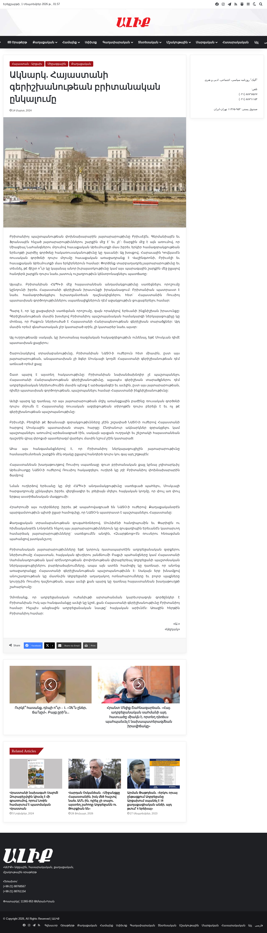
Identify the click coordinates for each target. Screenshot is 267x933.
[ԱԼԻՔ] (133, 22)
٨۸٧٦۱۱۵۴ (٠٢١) (248, 99)
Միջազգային (57, 63)
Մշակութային (177, 42)
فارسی (259, 925)
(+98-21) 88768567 (14, 886)
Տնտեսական (148, 42)
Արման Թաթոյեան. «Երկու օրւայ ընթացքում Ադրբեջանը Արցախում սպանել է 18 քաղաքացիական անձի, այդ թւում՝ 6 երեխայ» (152, 800)
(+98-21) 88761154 (14, 891)
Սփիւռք (91, 42)
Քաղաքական (43, 42)
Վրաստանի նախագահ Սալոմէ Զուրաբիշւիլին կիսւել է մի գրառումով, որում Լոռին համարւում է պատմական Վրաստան (34, 800)
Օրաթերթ (19, 42)
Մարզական (205, 42)
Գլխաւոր (51, 925)
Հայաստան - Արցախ (27, 63)
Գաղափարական (116, 42)
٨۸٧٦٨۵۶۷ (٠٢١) (248, 94)
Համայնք (69, 42)
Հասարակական (236, 42)
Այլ (256, 42)
